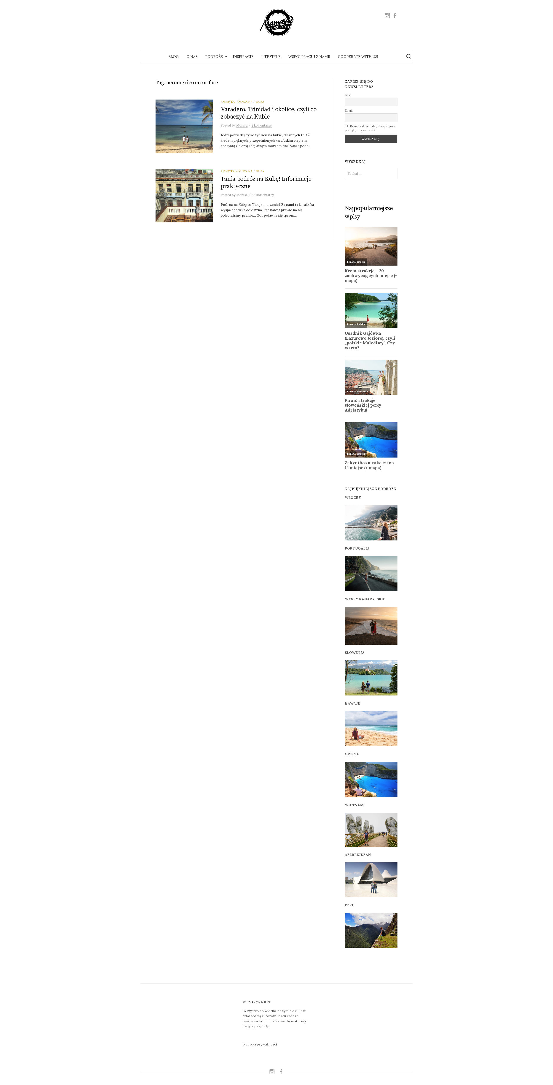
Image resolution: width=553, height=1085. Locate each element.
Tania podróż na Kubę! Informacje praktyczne (266, 182)
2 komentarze (261, 125)
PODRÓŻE (214, 56)
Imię (348, 95)
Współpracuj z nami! (309, 56)
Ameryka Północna (236, 102)
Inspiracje (243, 56)
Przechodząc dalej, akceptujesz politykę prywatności (370, 128)
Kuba (260, 102)
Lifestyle (271, 56)
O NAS (191, 56)
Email (349, 110)
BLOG (173, 56)
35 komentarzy (262, 195)
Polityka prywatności (260, 1044)
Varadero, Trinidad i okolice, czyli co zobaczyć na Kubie (268, 113)
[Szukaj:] (409, 56)
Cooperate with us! (358, 56)
